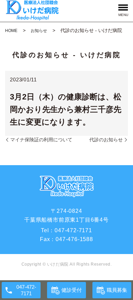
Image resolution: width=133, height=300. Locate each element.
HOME (11, 30)
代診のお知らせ (106, 139)
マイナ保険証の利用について (41, 139)
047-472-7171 (73, 230)
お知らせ (39, 30)
